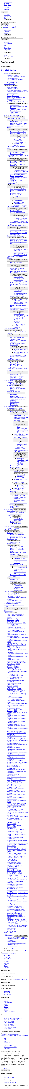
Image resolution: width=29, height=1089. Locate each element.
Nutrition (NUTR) (11, 807)
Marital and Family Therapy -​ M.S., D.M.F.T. (17, 344)
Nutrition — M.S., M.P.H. (17, 564)
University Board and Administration (16, 937)
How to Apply (7, 958)
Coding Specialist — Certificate (18, 189)
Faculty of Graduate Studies (11, 603)
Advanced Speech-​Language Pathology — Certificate (17, 175)
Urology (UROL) (11, 931)
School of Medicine (9, 406)
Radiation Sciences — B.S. (17, 296)
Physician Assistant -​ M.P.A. (17, 262)
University (6, 7)
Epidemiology (17, 584)
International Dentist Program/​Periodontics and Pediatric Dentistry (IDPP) (16, 725)
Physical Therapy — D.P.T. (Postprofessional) (21, 252)
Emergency (7, 1042)
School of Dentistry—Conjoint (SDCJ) (17, 921)
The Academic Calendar (13, 82)
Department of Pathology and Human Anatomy (17, 490)
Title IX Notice (8, 1045)
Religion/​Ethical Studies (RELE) (15, 907)
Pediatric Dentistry (15, 402)
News (5, 1004)
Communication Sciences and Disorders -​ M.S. (17, 164)
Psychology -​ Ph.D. (15, 363)
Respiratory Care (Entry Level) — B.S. (20, 138)
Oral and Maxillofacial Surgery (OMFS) (17, 816)
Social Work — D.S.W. (16, 377)
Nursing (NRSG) (11, 775)
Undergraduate (11, 382)
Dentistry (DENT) (11, 665)
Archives (6, 33)
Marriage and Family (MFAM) (15, 731)
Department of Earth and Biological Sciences (16, 466)
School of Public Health (10, 529)
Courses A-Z (7, 31)
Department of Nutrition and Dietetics (16, 206)
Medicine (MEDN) (12, 734)
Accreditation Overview (13, 78)
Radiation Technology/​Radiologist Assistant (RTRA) (15, 899)
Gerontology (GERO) (12, 686)
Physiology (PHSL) (12, 859)
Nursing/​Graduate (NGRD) (14, 806)
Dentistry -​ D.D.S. (15, 387)
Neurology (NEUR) (12, 768)
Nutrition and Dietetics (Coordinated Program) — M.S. (18, 211)
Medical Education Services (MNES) (16, 733)
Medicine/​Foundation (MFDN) (15, 747)
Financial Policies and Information (15, 113)
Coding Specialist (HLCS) (14, 648)
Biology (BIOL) (11, 625)
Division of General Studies (14, 99)
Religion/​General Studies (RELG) (15, 909)
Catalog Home (7, 5)
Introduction (7, 73)
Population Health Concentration (18, 519)
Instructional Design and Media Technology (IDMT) (15, 710)
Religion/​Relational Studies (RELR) (16, 910)
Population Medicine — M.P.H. (18, 575)
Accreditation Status (12, 941)
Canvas (6, 1007)
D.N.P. (12, 522)
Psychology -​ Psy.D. (15, 364)
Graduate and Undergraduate (14, 408)
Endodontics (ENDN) (12, 674)
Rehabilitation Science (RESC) (15, 906)
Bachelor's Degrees (12, 539)
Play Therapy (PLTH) (12, 860)
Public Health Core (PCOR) (14, 871)
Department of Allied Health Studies (16, 118)
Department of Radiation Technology (16, 263)
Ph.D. (11, 525)
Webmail (6, 1010)
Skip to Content (8, 2)
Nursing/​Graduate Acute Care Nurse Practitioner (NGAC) (16, 777)
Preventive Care (18, 590)
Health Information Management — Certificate (20, 204)
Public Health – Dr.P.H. (16, 581)
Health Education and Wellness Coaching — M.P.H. (18, 553)
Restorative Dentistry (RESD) (14, 915)
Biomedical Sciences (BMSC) (14, 627)
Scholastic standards (15, 111)
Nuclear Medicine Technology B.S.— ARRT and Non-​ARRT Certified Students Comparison (20, 292)
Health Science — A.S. (16, 121)
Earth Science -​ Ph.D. (19, 477)
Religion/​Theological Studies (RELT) (16, 912)
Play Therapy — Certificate (17, 376)
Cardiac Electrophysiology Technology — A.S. (17, 268)
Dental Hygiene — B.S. (16, 384)
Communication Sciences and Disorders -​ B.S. (17, 162)
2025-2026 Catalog (8, 70)
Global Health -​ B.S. (15, 542)
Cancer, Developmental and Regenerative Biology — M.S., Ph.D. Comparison (22, 429)
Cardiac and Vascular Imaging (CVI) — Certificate (21, 314)
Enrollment (13, 108)
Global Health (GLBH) (13, 687)
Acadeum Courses (8, 932)
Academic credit (14, 105)
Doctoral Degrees (11, 576)
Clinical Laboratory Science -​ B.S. (19, 152)
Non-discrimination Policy (10, 1047)
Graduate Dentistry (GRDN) (14, 689)
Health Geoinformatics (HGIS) (15, 697)
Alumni (6, 1001)
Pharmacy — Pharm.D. (13, 528)
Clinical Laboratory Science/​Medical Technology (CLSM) (16, 645)
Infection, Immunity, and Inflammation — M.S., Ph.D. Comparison (22, 445)
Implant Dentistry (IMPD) (13, 708)
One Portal (6, 1008)
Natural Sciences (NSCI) (13, 766)
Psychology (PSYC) (12, 869)
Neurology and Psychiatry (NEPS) (16, 769)
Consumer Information (9, 1011)
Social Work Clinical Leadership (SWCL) (17, 925)
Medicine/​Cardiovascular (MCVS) (16, 739)
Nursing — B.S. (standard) (17, 512)
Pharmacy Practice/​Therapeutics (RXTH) (17, 843)
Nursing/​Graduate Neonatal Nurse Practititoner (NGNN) (15, 789)
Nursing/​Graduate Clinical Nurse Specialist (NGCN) (15, 783)
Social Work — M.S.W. (16, 379)
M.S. (11, 517)
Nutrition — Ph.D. (15, 579)
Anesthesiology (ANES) (13, 620)
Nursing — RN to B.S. (16, 514)
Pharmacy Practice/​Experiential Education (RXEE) (15, 837)
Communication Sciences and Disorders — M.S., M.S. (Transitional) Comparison (21, 171)
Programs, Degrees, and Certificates (16, 76)
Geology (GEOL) (11, 684)
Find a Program (8, 16)
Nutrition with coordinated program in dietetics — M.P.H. (20, 569)
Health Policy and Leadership (18, 587)
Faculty (6, 934)
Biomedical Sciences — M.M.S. (18, 503)
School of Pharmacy (9, 526)
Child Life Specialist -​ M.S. (17, 337)
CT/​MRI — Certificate (19, 324)
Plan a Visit (7, 957)
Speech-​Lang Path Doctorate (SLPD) (16, 926)
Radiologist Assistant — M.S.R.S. (19, 308)
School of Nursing (8, 509)
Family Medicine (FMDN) (14, 683)
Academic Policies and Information (16, 101)
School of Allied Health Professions (13, 115)
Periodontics (13, 403)
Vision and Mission (12, 87)
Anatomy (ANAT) (12, 618)
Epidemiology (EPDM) (13, 678)
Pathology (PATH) (12, 824)
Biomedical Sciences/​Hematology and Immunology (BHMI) (16, 635)
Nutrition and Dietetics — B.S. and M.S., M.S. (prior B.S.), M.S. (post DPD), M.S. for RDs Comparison (20, 219)
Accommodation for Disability (15, 79)
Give (5, 18)
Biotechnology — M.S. (19, 415)
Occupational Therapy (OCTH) (15, 809)
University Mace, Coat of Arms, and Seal (17, 91)
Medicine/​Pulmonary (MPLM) (15, 761)
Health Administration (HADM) (15, 692)
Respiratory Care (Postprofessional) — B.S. (20, 141)
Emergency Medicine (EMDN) (15, 670)
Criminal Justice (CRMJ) (13, 659)
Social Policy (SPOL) (12, 922)
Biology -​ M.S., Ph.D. (19, 471)
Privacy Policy (7, 1048)
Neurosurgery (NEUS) (13, 774)
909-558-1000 (16, 979)
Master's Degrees (11, 543)
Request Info (7, 955)
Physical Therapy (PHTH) (14, 854)
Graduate (9, 515)
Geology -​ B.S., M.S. (19, 482)
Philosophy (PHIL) (12, 847)
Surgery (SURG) (11, 929)
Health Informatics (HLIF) (14, 699)
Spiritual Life (10, 94)
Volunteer (6, 1039)
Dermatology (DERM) (13, 667)
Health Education (18, 585)
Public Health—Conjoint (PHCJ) (15, 872)
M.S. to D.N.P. (17, 523)
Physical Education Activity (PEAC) (16, 849)
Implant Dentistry (14, 396)
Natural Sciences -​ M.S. (20, 488)
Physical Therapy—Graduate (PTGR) (16, 856)
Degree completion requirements (18, 106)
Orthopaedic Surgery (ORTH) (14, 819)
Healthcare (6, 9)
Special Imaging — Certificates (18, 309)
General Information (9, 935)
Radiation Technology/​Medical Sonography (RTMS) (15, 887)
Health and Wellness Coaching (18, 537)
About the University (9, 84)
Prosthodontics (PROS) (13, 866)
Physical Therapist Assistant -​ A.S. (19, 239)
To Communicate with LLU (14, 946)
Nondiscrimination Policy (13, 81)
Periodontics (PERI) (12, 828)
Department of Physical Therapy (15, 236)
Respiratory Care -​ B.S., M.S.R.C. (19, 133)
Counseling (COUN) (12, 652)
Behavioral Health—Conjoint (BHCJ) (16, 623)
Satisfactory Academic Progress (18, 109)
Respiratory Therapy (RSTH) (14, 913)
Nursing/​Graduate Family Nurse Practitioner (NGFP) (15, 786)
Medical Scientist (14, 506)
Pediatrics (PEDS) (11, 827)
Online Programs (8, 611)
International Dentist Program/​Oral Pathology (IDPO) (16, 722)
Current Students (8, 1002)
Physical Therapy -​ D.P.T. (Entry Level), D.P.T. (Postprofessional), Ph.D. (18, 242)
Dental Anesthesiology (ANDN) (15, 661)
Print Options (8, 34)
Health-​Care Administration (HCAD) (16, 693)
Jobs (5, 1038)
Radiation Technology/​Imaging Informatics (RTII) (15, 881)
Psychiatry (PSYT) (12, 868)
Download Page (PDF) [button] (10, 1082)
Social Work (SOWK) (12, 923)
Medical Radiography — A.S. (18, 283)
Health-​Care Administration (17, 534)
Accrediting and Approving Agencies (16, 943)
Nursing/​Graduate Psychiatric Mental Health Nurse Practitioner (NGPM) (16, 804)
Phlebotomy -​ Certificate (16, 154)
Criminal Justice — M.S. (16, 374)
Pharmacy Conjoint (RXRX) (14, 832)
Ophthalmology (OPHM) (13, 810)
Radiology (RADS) (12, 904)
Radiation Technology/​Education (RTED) (17, 879)
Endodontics (13, 394)
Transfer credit (14, 112)
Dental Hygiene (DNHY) (13, 664)
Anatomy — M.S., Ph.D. (20, 495)
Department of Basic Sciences (18, 411)
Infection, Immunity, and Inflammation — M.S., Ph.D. (21, 436)
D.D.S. (12, 948)
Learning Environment (13, 96)
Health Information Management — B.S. (19, 201)
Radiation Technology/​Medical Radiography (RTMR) (15, 884)
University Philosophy (12, 88)
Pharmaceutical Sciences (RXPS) (15, 830)
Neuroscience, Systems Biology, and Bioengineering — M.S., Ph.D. (21, 450)
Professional (10, 385)
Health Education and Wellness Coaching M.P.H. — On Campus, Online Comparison (20, 561)
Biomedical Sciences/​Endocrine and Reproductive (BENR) (16, 629)
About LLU (7, 15)
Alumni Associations (12, 944)
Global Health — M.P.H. (16, 548)
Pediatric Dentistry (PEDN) (14, 825)
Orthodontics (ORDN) (13, 818)
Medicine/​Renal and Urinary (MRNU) (17, 762)
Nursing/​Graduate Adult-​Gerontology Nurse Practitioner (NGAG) (16, 780)
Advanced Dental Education (14, 391)
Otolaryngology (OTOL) (13, 822)
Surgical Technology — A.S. (17, 124)
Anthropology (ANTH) (13, 621)
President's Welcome (12, 75)
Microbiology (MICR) (12, 765)
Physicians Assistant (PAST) (14, 857)
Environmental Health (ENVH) (15, 675)
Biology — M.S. (21, 475)
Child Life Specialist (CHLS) (14, 643)
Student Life (10, 100)
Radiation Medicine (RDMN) (14, 874)
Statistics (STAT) (11, 928)
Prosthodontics (14, 405)
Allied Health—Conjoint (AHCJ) (15, 614)
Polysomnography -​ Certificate (18, 132)
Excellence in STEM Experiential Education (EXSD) (15, 680)
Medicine (12, 507)
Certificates (10, 533)
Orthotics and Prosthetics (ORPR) (15, 821)
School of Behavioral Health (11, 328)
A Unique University (12, 93)
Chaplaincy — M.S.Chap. (13, 596)
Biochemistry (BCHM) (13, 624)
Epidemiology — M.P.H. (16, 546)
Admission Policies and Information (16, 97)
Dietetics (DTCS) (11, 668)
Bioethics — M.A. (12, 594)
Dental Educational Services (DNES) (16, 662)
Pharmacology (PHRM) (13, 831)
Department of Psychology (14, 359)
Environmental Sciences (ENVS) (15, 677)
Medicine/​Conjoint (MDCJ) (14, 743)
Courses (6, 612)
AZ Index (6, 3)
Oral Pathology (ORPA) (13, 815)
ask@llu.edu (24, 979)
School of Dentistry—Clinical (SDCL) (17, 919)
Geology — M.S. (21, 487)
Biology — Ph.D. (21, 476)
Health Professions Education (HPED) (17, 703)
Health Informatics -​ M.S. (16, 193)
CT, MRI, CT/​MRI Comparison (18, 326)
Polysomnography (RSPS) (14, 862)
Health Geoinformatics (16, 536)
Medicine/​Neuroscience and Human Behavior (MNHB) (16, 758)
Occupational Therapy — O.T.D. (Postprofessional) (18, 233)
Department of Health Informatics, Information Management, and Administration (15, 182)
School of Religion (8, 591)
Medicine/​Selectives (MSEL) (14, 763)
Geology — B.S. (21, 485)
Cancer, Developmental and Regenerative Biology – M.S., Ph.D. (21, 418)
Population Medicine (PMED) (14, 863)
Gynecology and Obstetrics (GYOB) (16, 690)
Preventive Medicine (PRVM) (14, 865)
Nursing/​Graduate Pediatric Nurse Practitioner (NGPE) (15, 798)
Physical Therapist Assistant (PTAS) (16, 853)
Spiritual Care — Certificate (14, 602)
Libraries (6, 1005)
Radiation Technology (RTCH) (15, 875)
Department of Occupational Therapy (16, 225)
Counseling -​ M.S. (15, 339)
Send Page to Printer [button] (9, 1077)
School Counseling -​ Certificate (18, 355)
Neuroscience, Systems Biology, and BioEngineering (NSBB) (16, 771)
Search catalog (4, 22)
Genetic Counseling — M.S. (21, 434)
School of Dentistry (9, 56)
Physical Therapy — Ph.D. (20, 255)
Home (5, 55)
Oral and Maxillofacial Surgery (18, 397)
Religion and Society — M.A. (14, 600)
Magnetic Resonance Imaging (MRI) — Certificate (19, 321)
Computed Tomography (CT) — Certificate (20, 317)
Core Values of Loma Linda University (17, 90)
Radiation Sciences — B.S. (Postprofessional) (20, 302)
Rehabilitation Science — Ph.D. (18, 123)
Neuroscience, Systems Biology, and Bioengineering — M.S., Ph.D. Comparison (22, 461)
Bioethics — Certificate (13, 593)
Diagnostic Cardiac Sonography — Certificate (20, 280)
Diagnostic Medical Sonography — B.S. (19, 277)
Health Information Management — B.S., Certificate (18, 195)
